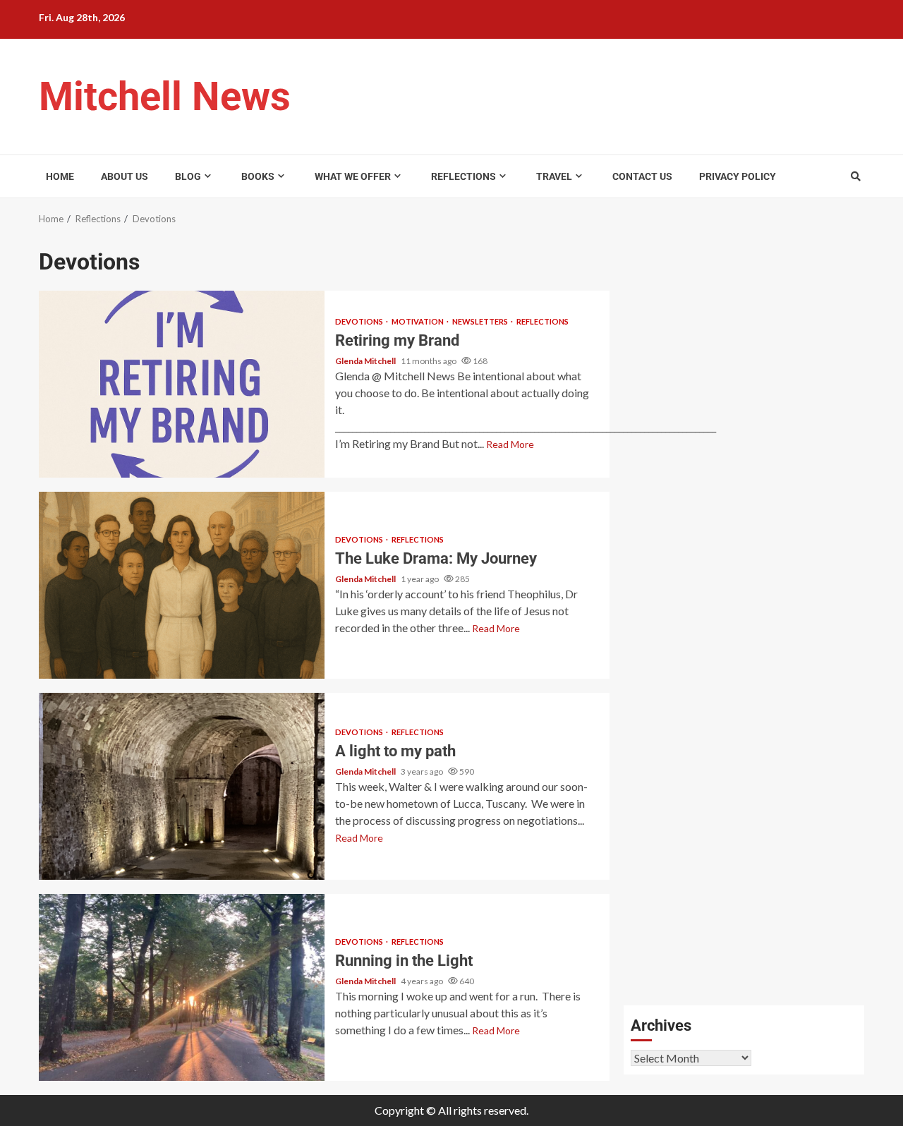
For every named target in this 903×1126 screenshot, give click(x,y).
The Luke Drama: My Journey (182, 585)
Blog (188, 176)
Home (60, 176)
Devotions (359, 321)
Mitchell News (165, 96)
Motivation (418, 321)
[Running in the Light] (182, 987)
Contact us (642, 176)
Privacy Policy (737, 176)
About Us (124, 176)
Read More (510, 444)
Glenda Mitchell (366, 361)
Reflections (463, 176)
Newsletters (480, 321)
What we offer (353, 176)
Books (257, 176)
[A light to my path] (182, 786)
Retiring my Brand (182, 384)
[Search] (855, 176)
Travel (554, 176)
